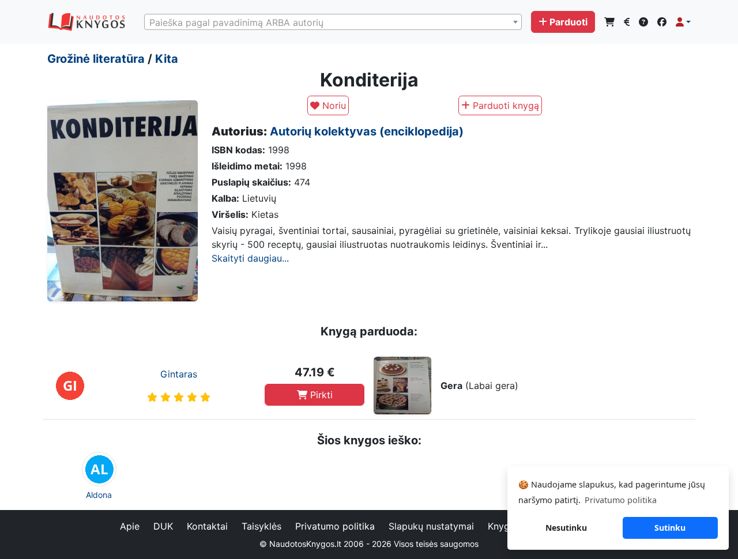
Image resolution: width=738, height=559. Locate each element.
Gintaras (178, 374)
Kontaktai (207, 526)
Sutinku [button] (670, 527)
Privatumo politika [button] (621, 499)
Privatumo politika (335, 526)
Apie (130, 526)
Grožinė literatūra (96, 59)
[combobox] (333, 22)
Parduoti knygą (504, 105)
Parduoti (568, 22)
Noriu (332, 105)
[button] (683, 22)
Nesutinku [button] (566, 527)
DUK (163, 526)
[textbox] (333, 22)
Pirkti (320, 395)
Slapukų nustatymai (431, 526)
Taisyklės (261, 526)
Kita (166, 59)
